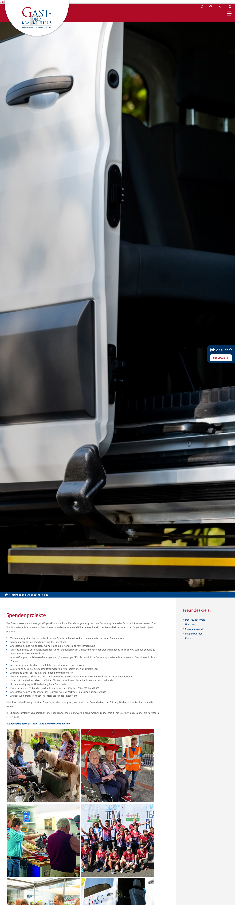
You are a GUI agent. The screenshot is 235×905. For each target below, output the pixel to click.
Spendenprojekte (194, 629)
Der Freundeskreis (195, 620)
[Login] (230, 6)
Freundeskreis (18, 595)
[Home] (6, 595)
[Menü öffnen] (229, 13)
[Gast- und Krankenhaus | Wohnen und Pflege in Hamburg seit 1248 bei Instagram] (202, 7)
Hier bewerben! (220, 357)
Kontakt (189, 638)
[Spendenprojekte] (43, 765)
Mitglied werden (194, 633)
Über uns (190, 624)
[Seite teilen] (220, 7)
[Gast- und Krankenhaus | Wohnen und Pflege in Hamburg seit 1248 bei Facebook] (210, 7)
